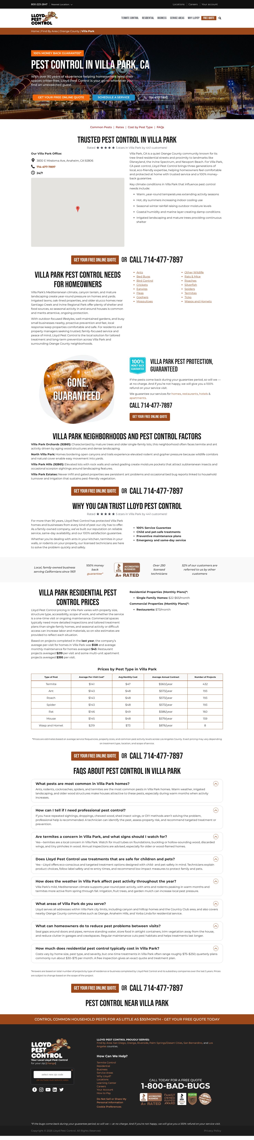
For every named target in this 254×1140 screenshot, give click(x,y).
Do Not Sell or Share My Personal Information (111, 1100)
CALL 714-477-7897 (151, 406)
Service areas (177, 18)
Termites (191, 293)
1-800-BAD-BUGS (175, 1086)
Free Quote (208, 18)
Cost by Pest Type (140, 127)
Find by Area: (104, 1042)
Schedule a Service (114, 97)
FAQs (160, 127)
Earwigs (142, 289)
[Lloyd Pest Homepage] (44, 18)
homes (176, 393)
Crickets (142, 284)
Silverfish (191, 284)
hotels (203, 393)
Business (162, 18)
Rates (120, 127)
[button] (78, 207)
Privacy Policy (212, 1130)
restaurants (190, 393)
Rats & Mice (193, 276)
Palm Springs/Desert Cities (165, 1042)
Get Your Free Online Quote (61, 97)
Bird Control (145, 280)
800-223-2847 (39, 4)
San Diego (119, 1042)
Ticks (188, 297)
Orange (131, 1042)
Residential (148, 18)
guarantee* (95, 573)
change (50, 1063)
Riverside (142, 1042)
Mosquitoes (145, 301)
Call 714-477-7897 (156, 259)
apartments (138, 398)
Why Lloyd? (194, 18)
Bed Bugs (143, 276)
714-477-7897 (158, 97)
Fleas (140, 293)
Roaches (190, 280)
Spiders (190, 289)
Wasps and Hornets (198, 301)
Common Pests (101, 127)
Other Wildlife (194, 272)
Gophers (142, 297)
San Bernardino (193, 1042)
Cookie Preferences (109, 1106)
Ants (140, 272)
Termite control (130, 18)
